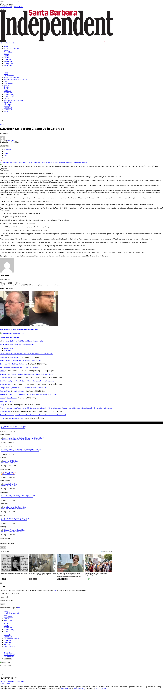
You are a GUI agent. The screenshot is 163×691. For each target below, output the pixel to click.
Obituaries (7, 59)
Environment (4, 364)
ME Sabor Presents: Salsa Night (12, 531)
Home (6, 72)
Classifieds (8, 65)
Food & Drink (8, 52)
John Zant (11, 140)
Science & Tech (5, 391)
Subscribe (4, 43)
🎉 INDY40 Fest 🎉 (8, 474)
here (54, 590)
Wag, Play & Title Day (8, 462)
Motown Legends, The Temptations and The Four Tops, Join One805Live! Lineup (28, 394)
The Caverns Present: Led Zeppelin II (14, 520)
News (6, 46)
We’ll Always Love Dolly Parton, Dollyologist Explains (19, 367)
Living (6, 50)
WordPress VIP (101, 688)
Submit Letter (8, 657)
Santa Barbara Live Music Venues (15, 79)
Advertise (7, 104)
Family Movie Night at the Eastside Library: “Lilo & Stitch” (21, 439)
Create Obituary (9, 655)
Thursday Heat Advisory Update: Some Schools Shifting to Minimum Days (26, 374)
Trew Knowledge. (80, 688)
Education (4, 357)
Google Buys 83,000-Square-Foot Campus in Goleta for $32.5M (23, 388)
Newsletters (18, 7)
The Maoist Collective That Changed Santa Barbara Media (17, 344)
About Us (7, 106)
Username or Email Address (10, 593)
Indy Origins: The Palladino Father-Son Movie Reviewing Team (19, 329)
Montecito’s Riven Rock (8, 401)
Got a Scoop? (13, 43)
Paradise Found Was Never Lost (9, 337)
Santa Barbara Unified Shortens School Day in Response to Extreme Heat (26, 354)
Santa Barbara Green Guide (13, 100)
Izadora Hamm (19, 391)
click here (64, 688)
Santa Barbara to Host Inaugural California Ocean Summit (20, 360)
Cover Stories (9, 96)
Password (3, 597)
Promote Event (9, 620)
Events (6, 56)
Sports (6, 58)
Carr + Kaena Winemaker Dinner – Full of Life (17, 497)
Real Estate (8, 61)
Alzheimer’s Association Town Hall (13, 428)
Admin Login (8, 658)
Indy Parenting (9, 63)
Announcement (5, 377)
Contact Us (8, 108)
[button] (14, 567)
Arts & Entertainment (11, 48)
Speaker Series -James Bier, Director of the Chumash (20, 451)
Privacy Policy (5, 683)
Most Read (7, 350)
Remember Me (7, 601)
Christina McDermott (19, 364)
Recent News (8, 348)
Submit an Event (6, 7)
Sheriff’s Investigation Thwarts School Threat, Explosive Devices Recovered (27, 381)
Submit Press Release (11, 639)
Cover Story (8, 631)
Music (2, 371)
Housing (3, 418)
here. (19, 608)
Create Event (8, 110)
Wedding (7, 98)
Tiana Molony (12, 398)
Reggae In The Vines (8, 485)
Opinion (6, 54)
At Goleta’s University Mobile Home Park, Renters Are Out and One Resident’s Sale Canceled (33, 415)
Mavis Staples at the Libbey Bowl (13, 508)
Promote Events (9, 646)
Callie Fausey (14, 357)
